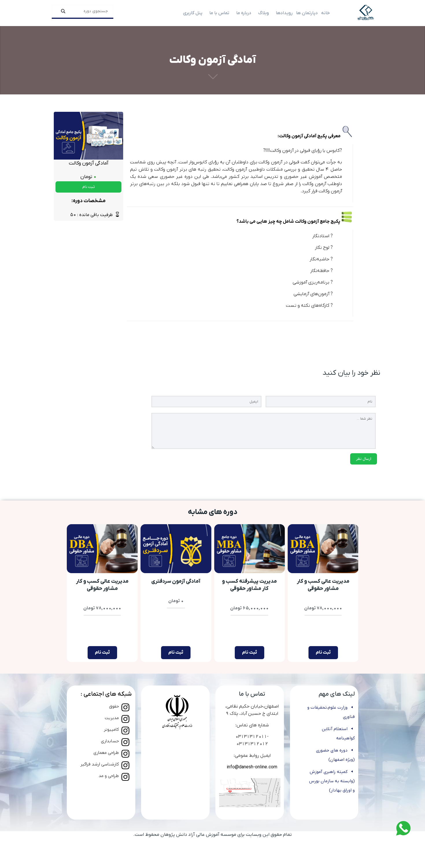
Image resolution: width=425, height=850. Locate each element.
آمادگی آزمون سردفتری (175, 581)
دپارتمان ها (307, 13)
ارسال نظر (363, 458)
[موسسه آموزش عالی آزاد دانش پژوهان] (366, 13)
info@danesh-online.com (252, 767)
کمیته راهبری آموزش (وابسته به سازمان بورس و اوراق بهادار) (332, 781)
